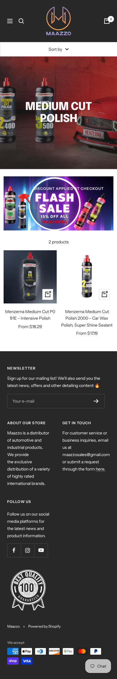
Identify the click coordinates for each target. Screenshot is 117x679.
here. (100, 469)
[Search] (21, 21)
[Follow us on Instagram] (27, 550)
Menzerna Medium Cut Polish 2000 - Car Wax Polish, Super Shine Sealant (86, 318)
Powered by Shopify (44, 626)
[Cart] (107, 21)
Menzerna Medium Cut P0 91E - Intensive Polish (30, 315)
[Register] (96, 401)
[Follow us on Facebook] (14, 550)
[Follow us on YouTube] (41, 550)
